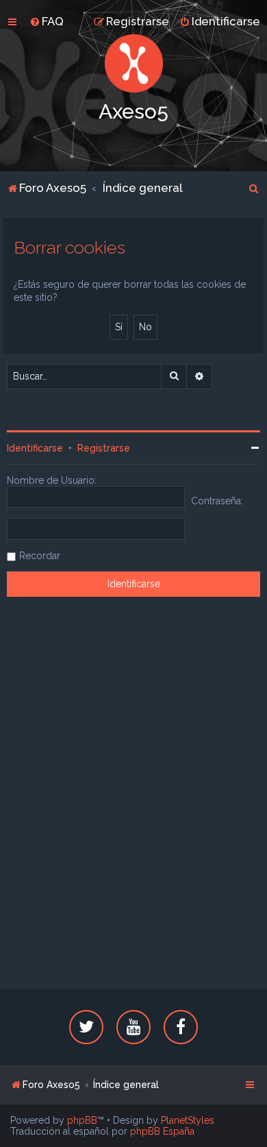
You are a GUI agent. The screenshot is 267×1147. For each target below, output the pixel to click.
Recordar (39, 555)
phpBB (82, 1120)
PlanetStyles (187, 1120)
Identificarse (35, 448)
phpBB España (162, 1131)
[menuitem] (46, 21)
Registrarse (103, 448)
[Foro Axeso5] (133, 63)
